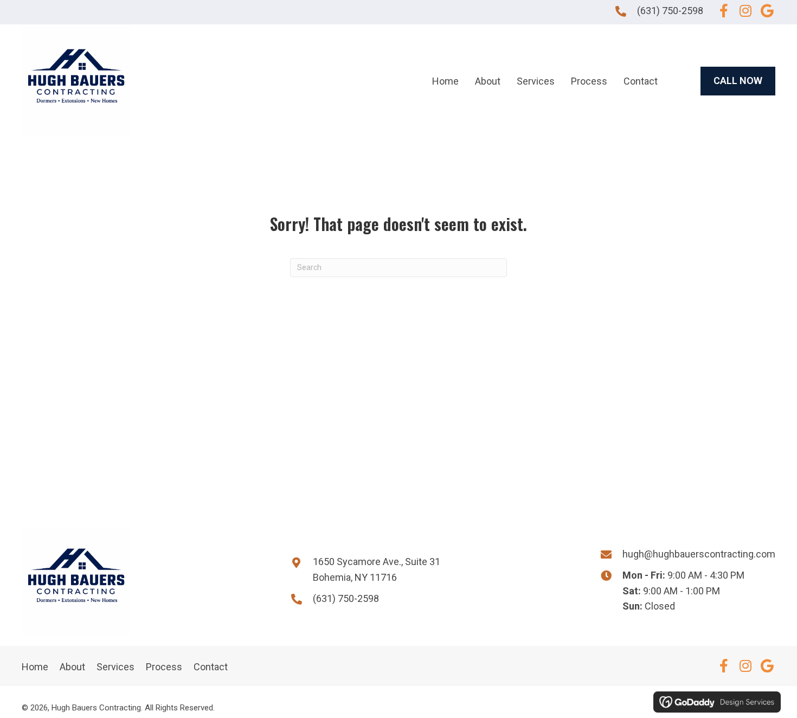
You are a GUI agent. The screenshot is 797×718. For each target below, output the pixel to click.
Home (35, 666)
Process (164, 666)
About (72, 666)
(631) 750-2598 (670, 10)
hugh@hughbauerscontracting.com (698, 554)
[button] (724, 11)
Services (115, 666)
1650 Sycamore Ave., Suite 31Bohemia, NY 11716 (376, 569)
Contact (211, 666)
